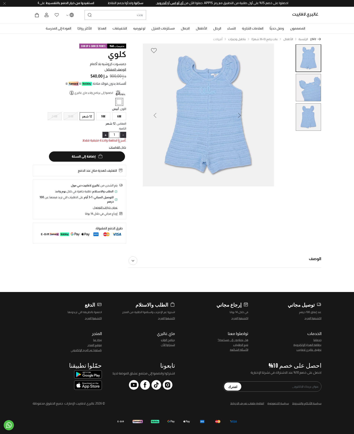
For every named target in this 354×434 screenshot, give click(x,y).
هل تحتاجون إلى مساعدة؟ (233, 340)
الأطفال (288, 39)
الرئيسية (303, 39)
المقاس (121, 123)
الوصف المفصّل (115, 69)
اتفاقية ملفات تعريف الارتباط (247, 403)
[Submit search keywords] (90, 15)
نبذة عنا (97, 340)
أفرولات (217, 39)
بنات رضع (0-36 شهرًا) (264, 39)
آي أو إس (167, 3)
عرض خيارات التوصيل (105, 207)
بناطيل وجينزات (237, 39)
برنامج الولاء (168, 340)
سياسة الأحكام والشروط (306, 403)
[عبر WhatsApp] (9, 425)
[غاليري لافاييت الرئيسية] (307, 15)
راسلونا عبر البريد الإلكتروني (86, 350)
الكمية (122, 128)
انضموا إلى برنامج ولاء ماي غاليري (93, 92)
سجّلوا (129, 3)
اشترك (232, 386)
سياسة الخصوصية (278, 403)
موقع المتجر (94, 345)
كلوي (117, 54)
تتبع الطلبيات (240, 344)
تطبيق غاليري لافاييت (308, 349)
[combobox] (115, 15)
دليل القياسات (117, 147)
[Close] (4, 3)
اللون (122, 108)
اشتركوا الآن (168, 344)
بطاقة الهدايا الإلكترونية (307, 344)
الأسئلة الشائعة (239, 349)
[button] (297, 28)
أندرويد (151, 3)
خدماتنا (317, 340)
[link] (252, 28)
